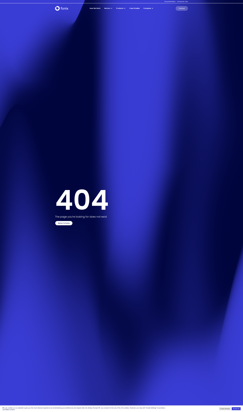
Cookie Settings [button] (225, 408)
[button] (108, 8)
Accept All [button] (236, 408)
